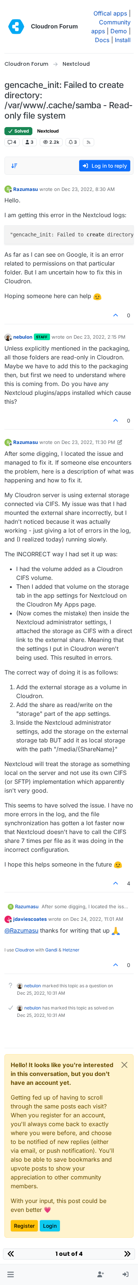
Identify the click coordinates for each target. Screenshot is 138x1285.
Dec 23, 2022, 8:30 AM (88, 189)
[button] (10, 1274)
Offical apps (110, 13)
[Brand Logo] (16, 26)
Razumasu (25, 189)
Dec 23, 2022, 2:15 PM (99, 337)
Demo (118, 31)
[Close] (124, 1065)
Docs (102, 40)
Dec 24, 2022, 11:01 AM (96, 919)
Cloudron (24, 950)
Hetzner (71, 950)
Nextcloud (48, 131)
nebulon (22, 337)
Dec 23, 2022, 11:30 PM (88, 442)
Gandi (51, 950)
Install (123, 40)
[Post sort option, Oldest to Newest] (14, 165)
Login (50, 1226)
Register (24, 1226)
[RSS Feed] (88, 142)
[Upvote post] (116, 315)
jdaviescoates (30, 919)
